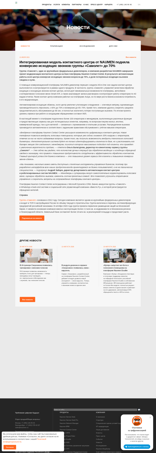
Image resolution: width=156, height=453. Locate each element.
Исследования (87, 46)
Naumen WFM (65, 433)
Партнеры (76, 4)
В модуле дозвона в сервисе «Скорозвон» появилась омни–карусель (75, 267)
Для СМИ (113, 46)
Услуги (56, 4)
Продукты (46, 4)
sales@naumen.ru (21, 427)
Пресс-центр (97, 4)
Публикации (56, 46)
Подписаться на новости (32, 218)
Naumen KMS (64, 442)
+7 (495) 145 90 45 (124, 4)
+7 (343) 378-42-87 (33, 425)
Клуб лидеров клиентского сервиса (108, 452)
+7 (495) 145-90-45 (28, 423)
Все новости (131, 57)
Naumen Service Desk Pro (69, 420)
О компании (100, 417)
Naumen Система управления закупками (74, 445)
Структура (99, 420)
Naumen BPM (64, 426)
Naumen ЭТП (64, 449)
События (99, 439)
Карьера (108, 4)
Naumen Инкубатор (103, 449)
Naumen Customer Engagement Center (73, 452)
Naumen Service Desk (67, 417)
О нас (86, 4)
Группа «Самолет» (28, 200)
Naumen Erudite (65, 439)
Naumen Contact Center (68, 429)
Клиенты (66, 4)
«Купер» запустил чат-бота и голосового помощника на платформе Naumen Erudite (115, 267)
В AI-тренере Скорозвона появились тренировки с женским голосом (36, 266)
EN (139, 4)
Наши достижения (102, 429)
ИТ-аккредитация (102, 426)
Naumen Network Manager (69, 423)
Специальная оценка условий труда (109, 423)
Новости (25, 46)
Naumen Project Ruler (67, 436)
